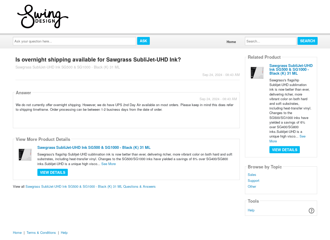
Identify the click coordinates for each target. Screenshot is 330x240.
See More (108, 163)
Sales (252, 174)
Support (253, 180)
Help (251, 210)
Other (252, 186)
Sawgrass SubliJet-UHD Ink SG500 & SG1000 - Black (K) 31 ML (94, 147)
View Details (52, 172)
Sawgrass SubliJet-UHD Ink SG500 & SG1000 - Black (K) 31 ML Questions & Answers (91, 186)
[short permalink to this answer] (190, 116)
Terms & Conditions (41, 232)
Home (231, 41)
